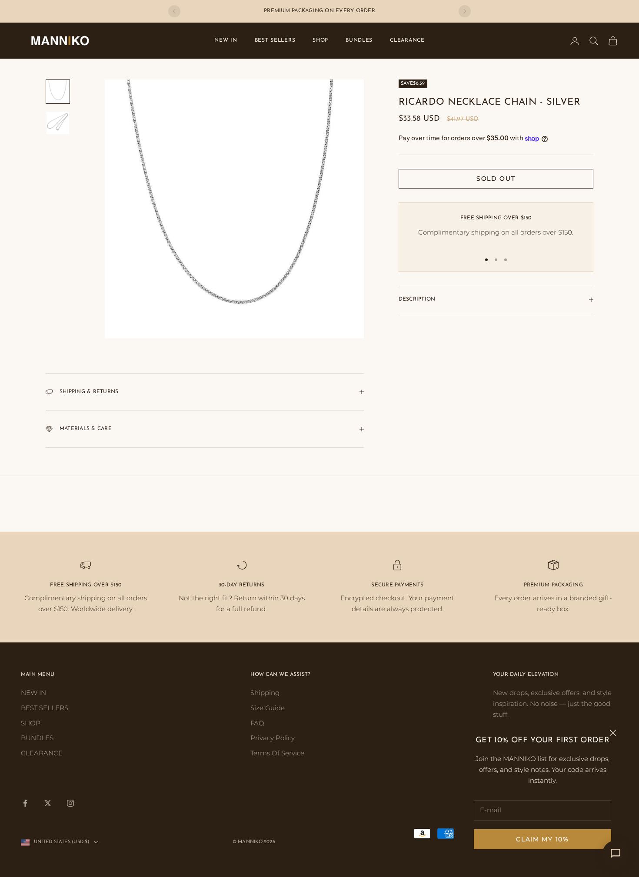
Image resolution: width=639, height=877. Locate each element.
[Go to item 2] (58, 123)
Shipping (265, 692)
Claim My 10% (542, 839)
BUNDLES (359, 40)
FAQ (257, 723)
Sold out (495, 179)
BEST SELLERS (275, 40)
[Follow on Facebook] (25, 803)
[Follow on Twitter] (47, 803)
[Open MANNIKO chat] (615, 854)
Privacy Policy (272, 738)
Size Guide (267, 708)
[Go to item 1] (58, 91)
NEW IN (225, 40)
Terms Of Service (277, 753)
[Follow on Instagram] (70, 803)
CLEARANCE (407, 40)
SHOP (320, 40)
